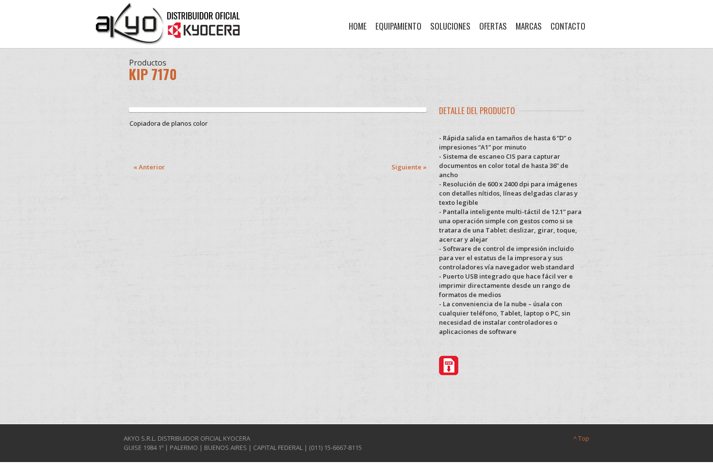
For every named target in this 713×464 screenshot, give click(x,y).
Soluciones (450, 26)
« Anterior (149, 167)
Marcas (529, 26)
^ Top (581, 438)
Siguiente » (409, 167)
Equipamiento (398, 26)
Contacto (568, 26)
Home (358, 26)
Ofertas (493, 26)
